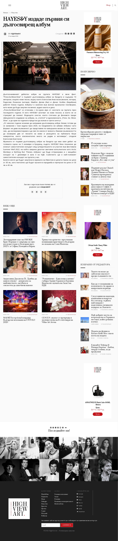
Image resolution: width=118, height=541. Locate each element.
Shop (108, 5)
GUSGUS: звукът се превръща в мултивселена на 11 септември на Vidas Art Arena (57, 320)
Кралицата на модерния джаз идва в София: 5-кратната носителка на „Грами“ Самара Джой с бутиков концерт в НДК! (102, 189)
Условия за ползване (61, 494)
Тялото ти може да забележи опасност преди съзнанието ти (101, 273)
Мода (93, 338)
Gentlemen (94, 324)
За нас (56, 497)
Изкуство (14, 13)
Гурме (83, 138)
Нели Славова (103, 338)
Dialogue (44, 501)
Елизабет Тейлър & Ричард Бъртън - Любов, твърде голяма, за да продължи (102, 348)
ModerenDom (58, 504)
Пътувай (44, 513)
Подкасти (44, 497)
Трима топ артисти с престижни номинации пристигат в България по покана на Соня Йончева (58, 241)
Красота (93, 179)
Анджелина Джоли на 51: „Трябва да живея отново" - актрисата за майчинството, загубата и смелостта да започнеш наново (20, 282)
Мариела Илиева (94, 138)
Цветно (43, 509)
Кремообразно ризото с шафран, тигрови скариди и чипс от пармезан (96, 134)
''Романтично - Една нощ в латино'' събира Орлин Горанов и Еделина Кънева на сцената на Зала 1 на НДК (58, 282)
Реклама (57, 499)
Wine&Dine (45, 494)
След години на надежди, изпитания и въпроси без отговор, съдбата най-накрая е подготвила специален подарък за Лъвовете (102, 302)
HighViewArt (15, 33)
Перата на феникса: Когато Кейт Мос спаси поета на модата (102, 333)
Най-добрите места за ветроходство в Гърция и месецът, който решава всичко (102, 318)
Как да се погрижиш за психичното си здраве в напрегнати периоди (102, 286)
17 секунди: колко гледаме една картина (101, 144)
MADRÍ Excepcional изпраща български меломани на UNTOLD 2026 (19, 320)
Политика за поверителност (63, 501)
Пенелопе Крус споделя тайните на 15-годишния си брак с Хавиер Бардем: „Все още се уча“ (103, 156)
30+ (92, 162)
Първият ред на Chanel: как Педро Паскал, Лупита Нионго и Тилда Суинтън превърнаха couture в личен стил (102, 172)
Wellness (94, 278)
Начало (5, 13)
